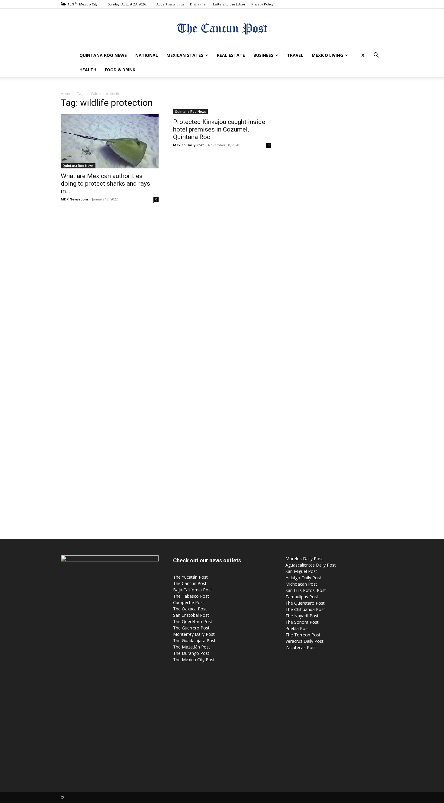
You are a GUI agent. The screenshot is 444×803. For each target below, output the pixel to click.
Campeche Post (188, 602)
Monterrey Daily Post (194, 634)
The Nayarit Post (302, 616)
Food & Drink (120, 70)
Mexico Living (327, 55)
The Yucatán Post (190, 577)
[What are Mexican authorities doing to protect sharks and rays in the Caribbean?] (110, 141)
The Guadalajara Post (194, 640)
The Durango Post (191, 653)
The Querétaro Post (192, 621)
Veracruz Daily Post (304, 641)
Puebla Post (297, 628)
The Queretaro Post (305, 603)
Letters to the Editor (229, 4)
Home (66, 93)
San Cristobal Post (191, 615)
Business (263, 55)
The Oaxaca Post (190, 609)
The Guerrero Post (191, 628)
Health (87, 70)
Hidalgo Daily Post (303, 577)
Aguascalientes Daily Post (310, 565)
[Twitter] (362, 55)
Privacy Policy (262, 4)
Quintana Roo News (103, 55)
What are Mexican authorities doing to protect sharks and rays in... (105, 183)
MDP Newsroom (74, 199)
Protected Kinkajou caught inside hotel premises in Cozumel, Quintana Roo (219, 129)
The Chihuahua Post (305, 609)
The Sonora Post (302, 622)
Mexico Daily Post (188, 145)
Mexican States (184, 55)
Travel (295, 55)
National (146, 55)
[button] (376, 56)
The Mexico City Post (194, 659)
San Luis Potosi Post (305, 590)
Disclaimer (198, 4)
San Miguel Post (301, 571)
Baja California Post (192, 590)
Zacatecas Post (300, 647)
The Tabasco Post (191, 596)
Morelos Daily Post (304, 558)
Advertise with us (170, 4)
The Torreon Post (302, 635)
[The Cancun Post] (222, 28)
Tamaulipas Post (301, 597)
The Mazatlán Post (191, 647)
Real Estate (231, 55)
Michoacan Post (301, 584)
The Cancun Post (190, 583)
